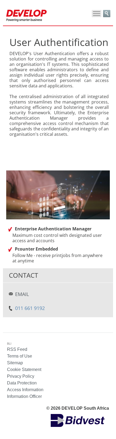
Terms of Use (19, 356)
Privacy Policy (20, 376)
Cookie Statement (24, 369)
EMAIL (22, 294)
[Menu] (96, 13)
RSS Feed (17, 349)
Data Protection (22, 383)
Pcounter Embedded (36, 249)
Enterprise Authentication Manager (53, 229)
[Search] (106, 13)
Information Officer (24, 396)
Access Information (25, 389)
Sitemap (15, 363)
